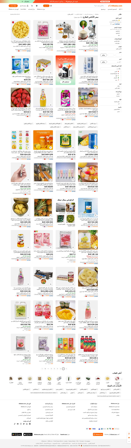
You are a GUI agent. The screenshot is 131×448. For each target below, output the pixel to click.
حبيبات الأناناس (93, 123)
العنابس (71, 392)
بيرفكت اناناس (63, 392)
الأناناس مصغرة (59, 389)
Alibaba (96, 14)
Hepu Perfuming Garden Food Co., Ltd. (89, 157)
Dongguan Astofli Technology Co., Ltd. (21, 193)
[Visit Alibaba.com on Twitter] (24, 424)
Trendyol (82, 441)
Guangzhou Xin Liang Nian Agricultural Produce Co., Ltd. (20, 225)
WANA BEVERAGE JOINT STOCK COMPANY (65, 118)
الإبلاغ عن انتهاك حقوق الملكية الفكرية (44, 418)
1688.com (50, 441)
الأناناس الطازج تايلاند (69, 123)
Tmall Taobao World (58, 441)
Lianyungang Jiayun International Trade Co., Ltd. (20, 82)
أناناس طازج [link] (70, 14)
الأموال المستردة (49, 415)
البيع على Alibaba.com (26, 406)
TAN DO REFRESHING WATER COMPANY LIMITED (20, 157)
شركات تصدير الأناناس (91, 392)
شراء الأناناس (66, 126)
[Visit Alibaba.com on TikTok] (15, 424)
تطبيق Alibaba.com (38, 434)
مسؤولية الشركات (115, 412)
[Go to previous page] (66, 368)
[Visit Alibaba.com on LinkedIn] (27, 424)
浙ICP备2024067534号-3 (104, 445)
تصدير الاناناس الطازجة (81, 123)
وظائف (117, 415)
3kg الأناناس (35, 389)
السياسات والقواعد (93, 421)
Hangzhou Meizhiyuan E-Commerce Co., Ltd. (65, 189)
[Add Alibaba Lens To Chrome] (98, 434)
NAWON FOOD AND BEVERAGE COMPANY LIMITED (43, 82)
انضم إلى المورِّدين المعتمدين (24, 415)
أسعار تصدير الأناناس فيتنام (78, 126)
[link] (129, 434)
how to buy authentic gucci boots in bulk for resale (108, 396)
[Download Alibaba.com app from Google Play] (17, 434)
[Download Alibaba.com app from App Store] (28, 434)
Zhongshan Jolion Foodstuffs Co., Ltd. (89, 262)
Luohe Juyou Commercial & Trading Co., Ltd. (88, 49)
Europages (87, 441)
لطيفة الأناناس (93, 389)
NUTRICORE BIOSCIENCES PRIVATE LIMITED (88, 82)
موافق (103, 55)
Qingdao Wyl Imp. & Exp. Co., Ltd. (22, 49)
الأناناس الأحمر (116, 389)
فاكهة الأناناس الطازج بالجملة (54, 123)
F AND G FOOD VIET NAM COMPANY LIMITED (65, 157)
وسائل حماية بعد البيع (92, 415)
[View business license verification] (79, 445)
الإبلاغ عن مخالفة (49, 421)
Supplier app (63, 434)
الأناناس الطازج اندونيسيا (71, 389)
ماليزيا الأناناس (26, 389)
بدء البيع (29, 409)
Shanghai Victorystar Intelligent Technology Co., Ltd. (43, 189)
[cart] (32, 6)
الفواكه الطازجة (78, 14)
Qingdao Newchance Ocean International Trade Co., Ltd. (88, 189)
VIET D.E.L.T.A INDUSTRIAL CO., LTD (89, 225)
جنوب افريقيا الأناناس (92, 126)
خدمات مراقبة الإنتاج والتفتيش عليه (89, 418)
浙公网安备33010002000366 (90, 445)
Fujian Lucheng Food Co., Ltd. (23, 115)
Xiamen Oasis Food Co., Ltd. (91, 115)
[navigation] (110, 192)
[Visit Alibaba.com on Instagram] (21, 424)
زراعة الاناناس (102, 392)
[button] (51, 6)
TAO (77, 441)
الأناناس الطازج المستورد (114, 392)
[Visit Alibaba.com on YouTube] (18, 424)
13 (45, 368)
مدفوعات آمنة (94, 406)
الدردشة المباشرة (49, 409)
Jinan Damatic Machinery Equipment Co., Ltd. (65, 50)
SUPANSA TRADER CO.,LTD (46, 225)
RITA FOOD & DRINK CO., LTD (46, 115)
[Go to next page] (42, 368)
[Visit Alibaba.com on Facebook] (30, 424)
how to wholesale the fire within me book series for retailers (43, 392)
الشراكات (29, 418)
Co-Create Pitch (115, 409)
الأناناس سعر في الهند (105, 389)
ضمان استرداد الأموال (92, 409)
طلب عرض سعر (71, 409)
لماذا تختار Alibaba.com (114, 406)
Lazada (65, 441)
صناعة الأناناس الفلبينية (40, 123)
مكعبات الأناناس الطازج (54, 126)
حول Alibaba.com (115, 403)
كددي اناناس (80, 392)
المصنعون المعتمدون (70, 406)
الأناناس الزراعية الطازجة (47, 389)
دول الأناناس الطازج (28, 123)
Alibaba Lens (113, 434)
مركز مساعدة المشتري (48, 406)
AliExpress (43, 441)
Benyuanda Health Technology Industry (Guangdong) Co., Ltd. (43, 157)
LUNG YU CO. (49, 48)
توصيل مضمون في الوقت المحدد (90, 412)
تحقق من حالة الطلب (26, 412)
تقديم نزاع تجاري (49, 412)
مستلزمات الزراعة (89, 14)
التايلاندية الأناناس (83, 389)
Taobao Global (71, 441)
